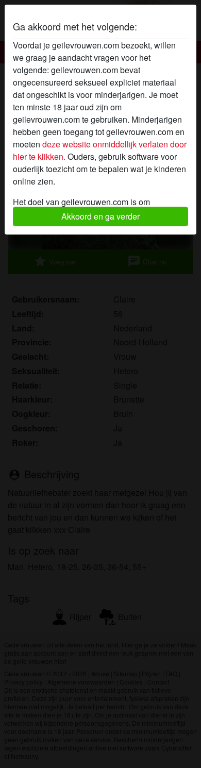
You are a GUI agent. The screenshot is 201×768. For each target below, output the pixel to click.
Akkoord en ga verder (100, 216)
